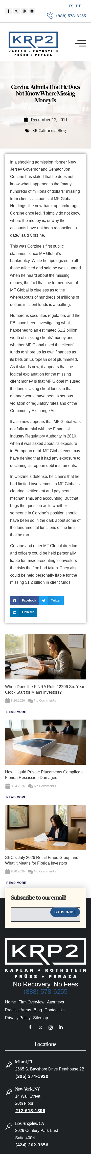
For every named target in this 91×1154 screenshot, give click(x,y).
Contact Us (54, 1010)
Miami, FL (24, 1062)
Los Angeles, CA (29, 1123)
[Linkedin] (32, 11)
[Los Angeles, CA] (9, 1126)
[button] (80, 44)
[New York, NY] (9, 1092)
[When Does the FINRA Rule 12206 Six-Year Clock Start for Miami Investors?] (45, 678)
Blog (38, 1010)
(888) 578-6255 (45, 991)
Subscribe (65, 912)
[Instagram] (24, 11)
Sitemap (40, 1018)
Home (10, 1002)
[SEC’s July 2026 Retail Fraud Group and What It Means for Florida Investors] (45, 849)
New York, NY (27, 1089)
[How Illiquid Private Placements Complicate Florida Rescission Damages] (45, 763)
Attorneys (55, 1002)
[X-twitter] (16, 11)
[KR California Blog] (27, 130)
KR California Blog (49, 130)
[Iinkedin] (60, 1027)
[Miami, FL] (9, 1065)
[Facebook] (30, 1027)
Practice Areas (18, 1010)
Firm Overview (31, 1002)
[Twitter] (40, 1027)
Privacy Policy (18, 1018)
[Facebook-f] (8, 11)
